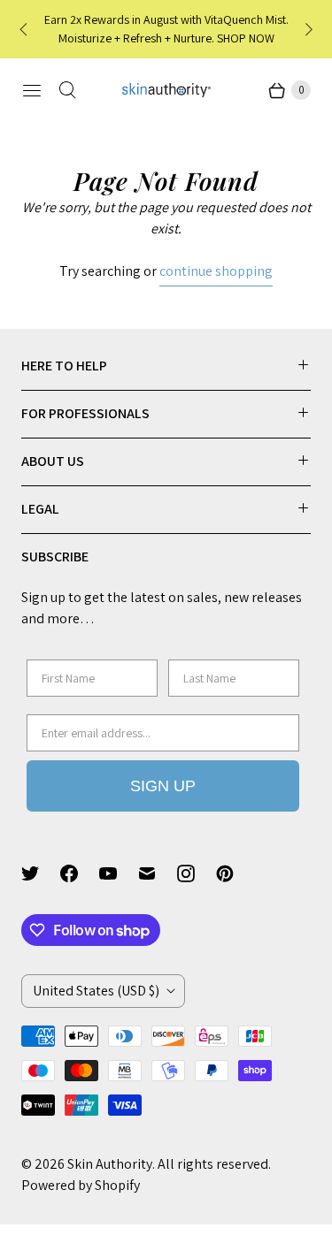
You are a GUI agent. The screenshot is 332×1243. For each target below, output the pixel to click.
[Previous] (24, 29)
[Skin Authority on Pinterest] (235, 873)
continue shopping (216, 271)
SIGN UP (163, 786)
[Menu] (32, 90)
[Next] (307, 29)
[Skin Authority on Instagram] (196, 873)
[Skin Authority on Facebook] (79, 873)
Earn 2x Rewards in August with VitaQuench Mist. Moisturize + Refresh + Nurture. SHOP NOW (166, 28)
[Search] (67, 90)
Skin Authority (109, 1164)
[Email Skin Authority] (157, 873)
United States (96, 990)
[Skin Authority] (166, 90)
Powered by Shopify (80, 1185)
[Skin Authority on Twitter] (40, 873)
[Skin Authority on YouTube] (118, 873)
